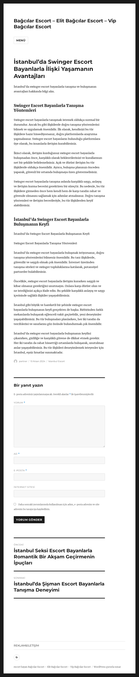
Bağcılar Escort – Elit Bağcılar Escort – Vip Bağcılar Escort (59, 666)
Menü (21, 40)
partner (23, 361)
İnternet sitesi (24, 487)
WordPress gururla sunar (107, 666)
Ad (17, 453)
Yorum (19, 402)
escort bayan (20, 666)
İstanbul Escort (56, 361)
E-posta (20, 470)
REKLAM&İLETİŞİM (26, 645)
